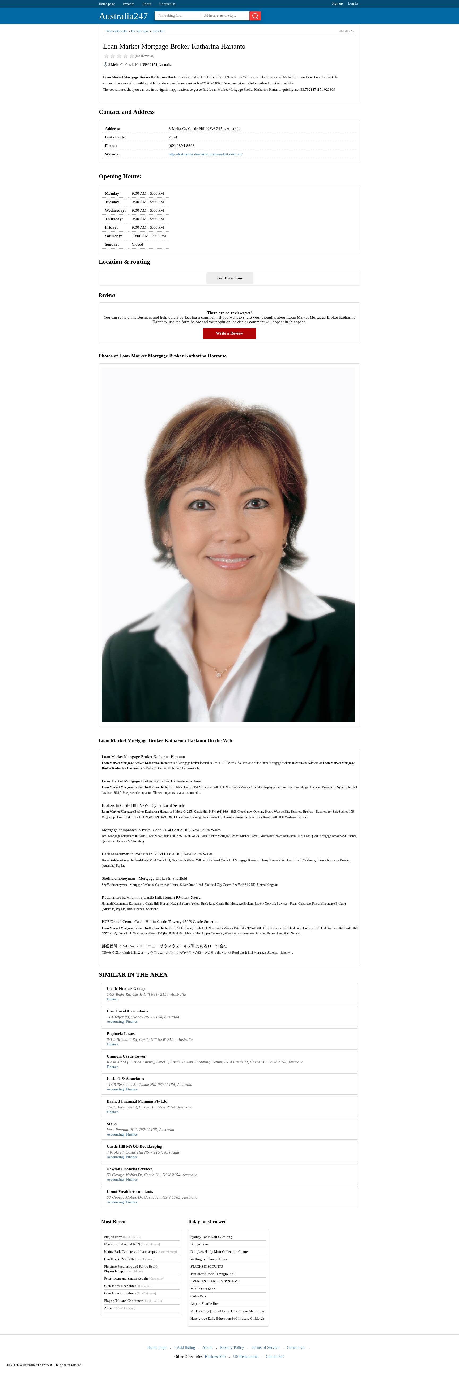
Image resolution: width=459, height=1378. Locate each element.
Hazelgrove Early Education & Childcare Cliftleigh (227, 1318)
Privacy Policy (232, 1347)
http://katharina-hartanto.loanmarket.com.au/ (206, 154)
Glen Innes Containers (130, 1293)
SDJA (112, 1124)
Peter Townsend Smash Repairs (134, 1278)
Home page (107, 4)
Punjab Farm (123, 1237)
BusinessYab (215, 1356)
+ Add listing (184, 1347)
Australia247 (123, 16)
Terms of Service (265, 1347)
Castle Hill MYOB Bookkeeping (134, 1146)
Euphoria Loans (121, 1034)
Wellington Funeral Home (209, 1259)
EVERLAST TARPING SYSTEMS (214, 1281)
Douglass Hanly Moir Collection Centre (219, 1252)
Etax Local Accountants (127, 1011)
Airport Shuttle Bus (204, 1304)
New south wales (117, 31)
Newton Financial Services (129, 1169)
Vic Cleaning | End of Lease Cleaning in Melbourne (227, 1311)
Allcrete (119, 1308)
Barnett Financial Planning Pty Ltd (137, 1101)
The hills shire (139, 31)
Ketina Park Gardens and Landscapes (140, 1252)
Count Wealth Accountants (130, 1191)
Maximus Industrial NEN (132, 1244)
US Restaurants (245, 1356)
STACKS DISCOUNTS (206, 1266)
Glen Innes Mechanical (128, 1286)
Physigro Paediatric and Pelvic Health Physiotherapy (131, 1268)
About (146, 4)
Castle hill (158, 31)
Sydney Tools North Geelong (211, 1237)
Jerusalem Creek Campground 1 (213, 1274)
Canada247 (275, 1356)
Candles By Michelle (129, 1259)
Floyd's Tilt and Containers (133, 1301)
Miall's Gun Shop (202, 1289)
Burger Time (199, 1244)
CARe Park (198, 1296)
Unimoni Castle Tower (126, 1056)
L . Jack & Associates (125, 1079)
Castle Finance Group (126, 988)
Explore (128, 4)
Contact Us (167, 4)
